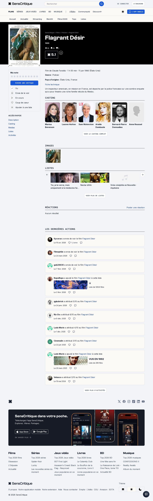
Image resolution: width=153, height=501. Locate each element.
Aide (60, 489)
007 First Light (60, 461)
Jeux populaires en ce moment (64, 473)
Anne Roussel (135, 124)
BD (102, 453)
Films (58, 33)
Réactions (51, 207)
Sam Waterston (86, 124)
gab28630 (59, 265)
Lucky (34, 465)
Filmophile (58, 252)
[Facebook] (124, 402)
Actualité (12, 469)
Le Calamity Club (84, 461)
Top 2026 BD (106, 457)
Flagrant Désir (74, 33)
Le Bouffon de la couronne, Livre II (85, 466)
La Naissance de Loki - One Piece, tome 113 (110, 466)
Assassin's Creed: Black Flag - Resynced (65, 466)
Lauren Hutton (69, 124)
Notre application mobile (29, 489)
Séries (35, 453)
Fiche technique (52, 84)
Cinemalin (58, 341)
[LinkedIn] (138, 402)
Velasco (57, 377)
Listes (49, 167)
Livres (81, 453)
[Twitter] (119, 402)
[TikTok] (133, 402)
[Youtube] (143, 402)
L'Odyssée (13, 465)
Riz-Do (57, 314)
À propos (12, 489)
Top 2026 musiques (132, 457)
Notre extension (49, 489)
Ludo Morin (59, 327)
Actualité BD (105, 472)
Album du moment (131, 469)
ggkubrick (58, 301)
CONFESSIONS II (131, 461)
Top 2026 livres (84, 457)
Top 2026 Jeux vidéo (64, 457)
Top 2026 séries (38, 457)
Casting (50, 97)
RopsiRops (59, 278)
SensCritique (49, 33)
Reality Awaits (129, 465)
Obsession (13, 461)
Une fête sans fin (108, 461)
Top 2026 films (15, 457)
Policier (64, 33)
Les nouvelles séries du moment (41, 470)
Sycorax (58, 238)
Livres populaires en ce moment (87, 473)
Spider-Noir (36, 461)
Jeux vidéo (61, 453)
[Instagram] (128, 402)
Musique (128, 453)
